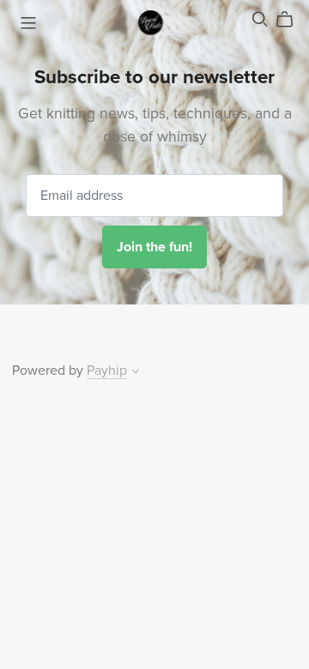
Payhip (107, 370)
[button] (135, 373)
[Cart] (291, 19)
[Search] (260, 19)
